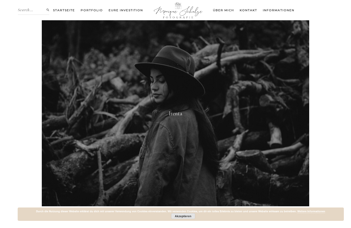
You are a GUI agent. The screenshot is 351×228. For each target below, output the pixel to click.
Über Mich (223, 10)
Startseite (64, 10)
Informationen (278, 10)
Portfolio (92, 10)
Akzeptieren (183, 216)
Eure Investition (126, 10)
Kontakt (248, 10)
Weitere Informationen (311, 211)
